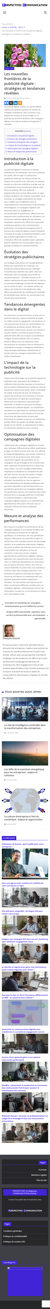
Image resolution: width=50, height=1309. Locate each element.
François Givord (24, 98)
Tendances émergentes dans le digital (21, 142)
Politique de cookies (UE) (14, 1241)
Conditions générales (12, 1231)
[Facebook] (6, 103)
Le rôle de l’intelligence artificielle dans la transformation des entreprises (25, 727)
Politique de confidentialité (15, 1236)
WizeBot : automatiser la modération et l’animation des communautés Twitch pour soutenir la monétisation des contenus (24, 1088)
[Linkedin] (15, 103)
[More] (20, 103)
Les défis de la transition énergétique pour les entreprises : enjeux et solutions (24, 772)
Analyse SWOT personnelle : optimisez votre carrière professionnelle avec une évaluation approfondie (25, 615)
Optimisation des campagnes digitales (21, 148)
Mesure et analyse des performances (21, 151)
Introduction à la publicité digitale (19, 135)
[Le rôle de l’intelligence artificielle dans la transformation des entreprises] (25, 709)
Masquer (27, 131)
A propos (43, 1169)
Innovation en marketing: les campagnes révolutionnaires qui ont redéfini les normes (24, 604)
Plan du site (42, 1180)
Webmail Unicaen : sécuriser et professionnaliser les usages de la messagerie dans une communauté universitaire (25, 1118)
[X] (11, 103)
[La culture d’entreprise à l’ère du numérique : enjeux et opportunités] (25, 800)
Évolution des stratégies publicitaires (21, 139)
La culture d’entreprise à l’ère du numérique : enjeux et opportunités (23, 818)
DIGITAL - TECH (9, 68)
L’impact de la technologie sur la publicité (22, 145)
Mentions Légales (39, 1175)
